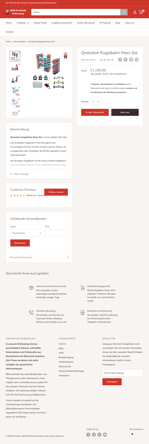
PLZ (47, 226)
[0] (141, 12)
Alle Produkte (20, 41)
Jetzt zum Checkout (125, 113)
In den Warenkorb (95, 112)
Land (12, 226)
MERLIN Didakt (88, 60)
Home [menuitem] (9, 22)
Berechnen (20, 243)
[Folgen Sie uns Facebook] (88, 435)
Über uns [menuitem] (129, 22)
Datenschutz (65, 366)
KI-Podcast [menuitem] (105, 22)
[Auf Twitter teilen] (131, 59)
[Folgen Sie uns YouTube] (105, 435)
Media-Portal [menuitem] (40, 22)
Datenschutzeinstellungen (71, 370)
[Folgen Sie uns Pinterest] (99, 435)
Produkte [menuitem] (21, 22)
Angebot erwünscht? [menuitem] (62, 22)
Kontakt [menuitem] (9, 31)
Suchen (62, 343)
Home (8, 41)
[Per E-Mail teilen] (137, 59)
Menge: (85, 101)
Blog (61, 348)
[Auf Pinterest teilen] (126, 59)
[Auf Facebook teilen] (120, 59)
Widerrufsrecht (66, 361)
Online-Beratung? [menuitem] (86, 22)
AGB (61, 352)
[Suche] (124, 12)
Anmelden (112, 381)
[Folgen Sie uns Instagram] (94, 435)
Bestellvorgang (66, 357)
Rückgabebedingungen (21, 257)
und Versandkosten (117, 73)
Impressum (64, 375)
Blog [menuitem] (118, 22)
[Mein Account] (134, 12)
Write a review (56, 192)
